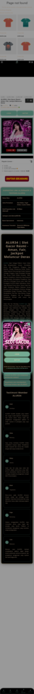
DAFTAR (17, 360)
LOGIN (17, 354)
